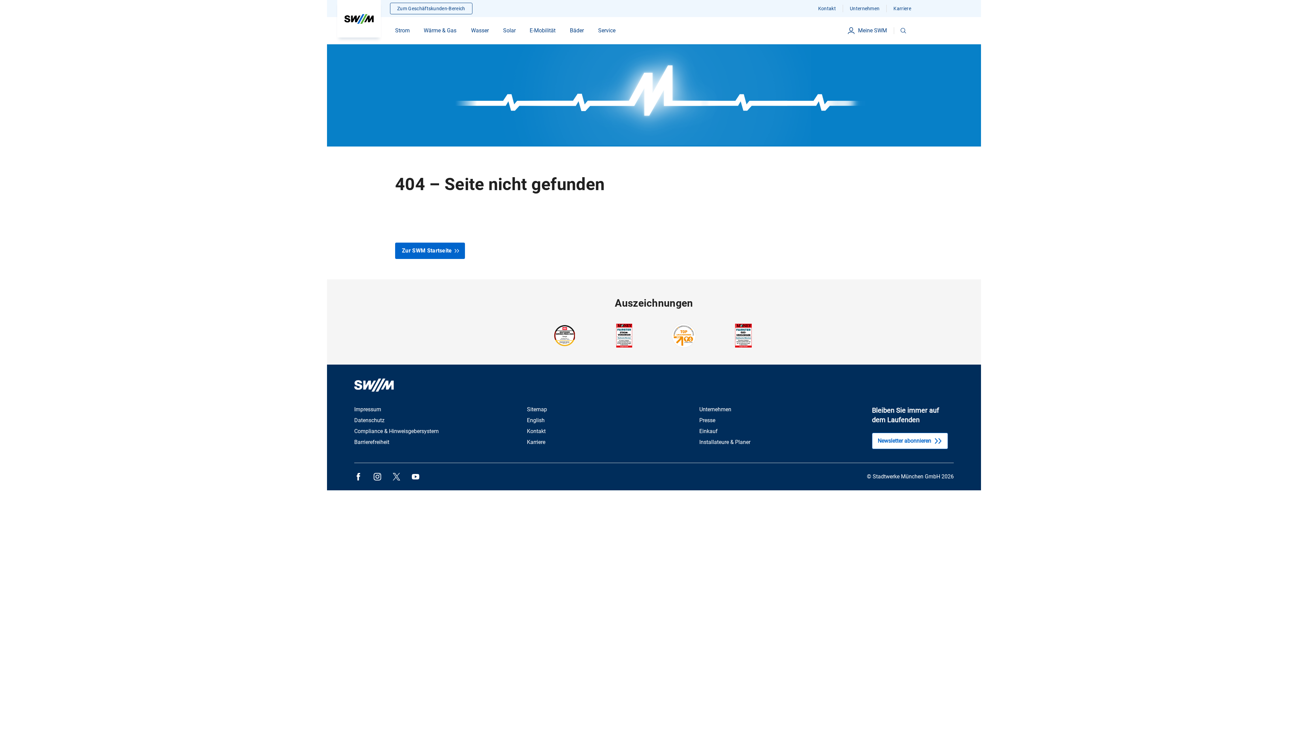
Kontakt (827, 8)
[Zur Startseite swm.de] (359, 18)
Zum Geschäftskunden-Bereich (431, 8)
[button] (903, 30)
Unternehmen (865, 8)
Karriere (902, 8)
